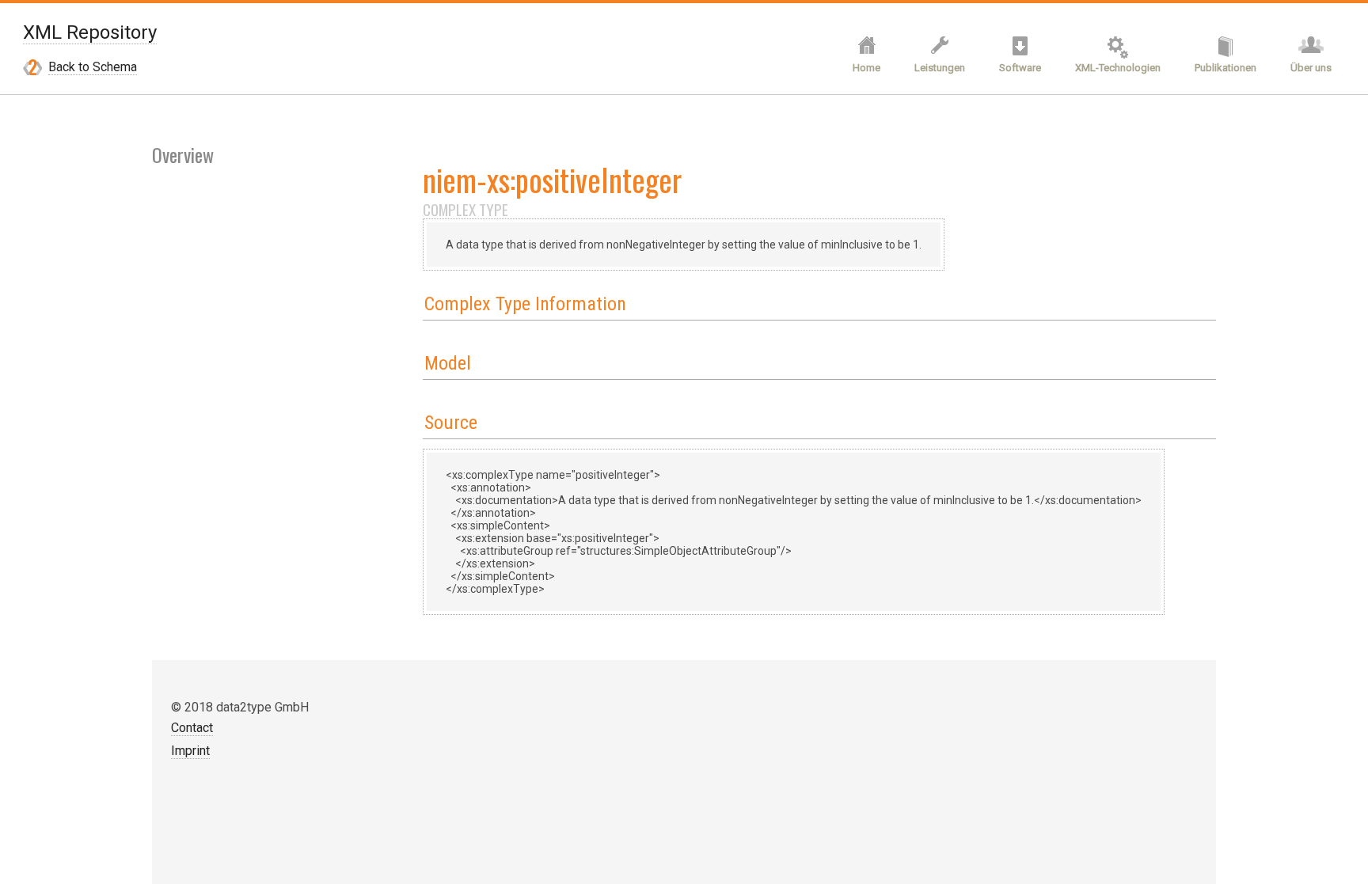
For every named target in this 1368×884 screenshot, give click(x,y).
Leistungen (939, 68)
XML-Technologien (1118, 68)
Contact (192, 727)
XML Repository (90, 32)
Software (1020, 68)
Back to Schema (92, 66)
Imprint (190, 750)
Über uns (1311, 68)
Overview (183, 154)
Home (866, 68)
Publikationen (1225, 68)
